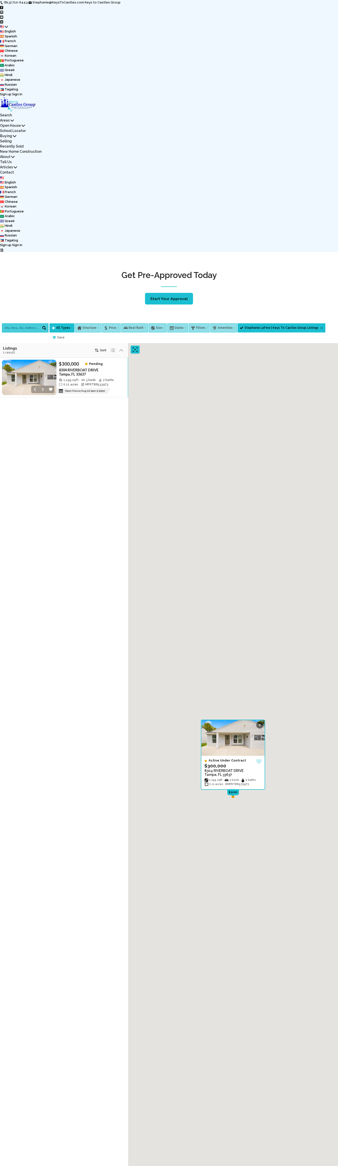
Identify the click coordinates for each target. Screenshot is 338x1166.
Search (6, 115)
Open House (10, 125)
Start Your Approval (169, 298)
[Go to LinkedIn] (1, 22)
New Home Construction (21, 151)
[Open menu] (1, 250)
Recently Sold (12, 146)
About (5, 157)
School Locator (13, 131)
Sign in (17, 94)
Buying (6, 136)
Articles (6, 167)
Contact (7, 172)
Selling (6, 141)
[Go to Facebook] (1, 7)
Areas (5, 120)
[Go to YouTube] (1, 17)
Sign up (5, 94)
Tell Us (6, 162)
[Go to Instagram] (1, 12)
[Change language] (4, 26)
